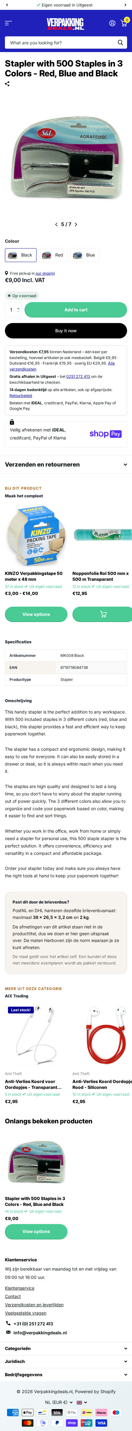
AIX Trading (16, 995)
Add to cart (75, 309)
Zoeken (120, 42)
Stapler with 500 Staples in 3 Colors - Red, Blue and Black (35, 1201)
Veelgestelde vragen (25, 1313)
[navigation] (7, 5)
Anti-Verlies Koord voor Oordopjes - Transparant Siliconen (31, 1084)
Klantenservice (19, 1288)
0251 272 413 (78, 376)
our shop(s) (45, 273)
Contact (13, 1296)
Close (66, 1348)
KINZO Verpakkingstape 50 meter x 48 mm (34, 576)
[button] (19, 304)
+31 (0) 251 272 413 (33, 1323)
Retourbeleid (21, 395)
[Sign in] (112, 23)
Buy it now (66, 330)
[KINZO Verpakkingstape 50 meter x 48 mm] (36, 534)
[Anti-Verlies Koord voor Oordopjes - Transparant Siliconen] (36, 1035)
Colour (12, 241)
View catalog (8, 23)
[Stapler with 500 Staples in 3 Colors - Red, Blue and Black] (36, 1160)
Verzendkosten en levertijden (34, 1304)
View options (36, 614)
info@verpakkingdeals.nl (40, 1332)
